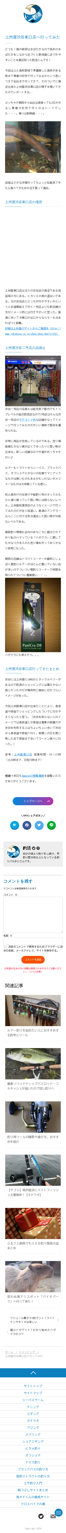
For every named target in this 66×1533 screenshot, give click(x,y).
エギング (33, 1413)
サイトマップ (33, 1393)
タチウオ (33, 1420)
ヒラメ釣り (33, 1448)
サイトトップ (33, 1386)
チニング (33, 1406)
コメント (10, 895)
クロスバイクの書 (33, 1504)
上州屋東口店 (23, 754)
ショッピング (27, 1352)
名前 (7, 935)
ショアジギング (33, 1441)
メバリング (33, 1434)
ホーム (9, 1352)
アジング (33, 1427)
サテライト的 (27, 419)
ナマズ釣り (33, 1462)
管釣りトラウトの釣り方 (33, 1476)
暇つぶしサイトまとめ (33, 1490)
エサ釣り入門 (33, 1483)
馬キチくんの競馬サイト (33, 1497)
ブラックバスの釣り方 (33, 1469)
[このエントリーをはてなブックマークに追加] (14, 825)
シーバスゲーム (33, 1400)
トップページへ (33, 801)
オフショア (33, 1455)
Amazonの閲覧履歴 (33, 775)
